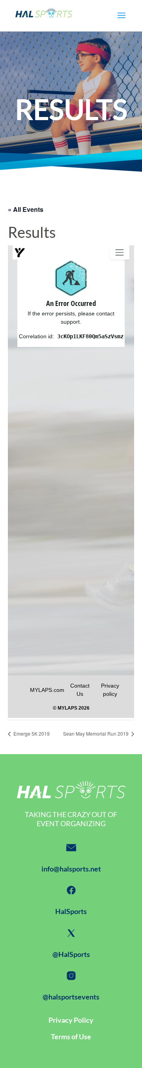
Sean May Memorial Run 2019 (96, 733)
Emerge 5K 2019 (31, 733)
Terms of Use (71, 1036)
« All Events (25, 209)
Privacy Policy (71, 1020)
